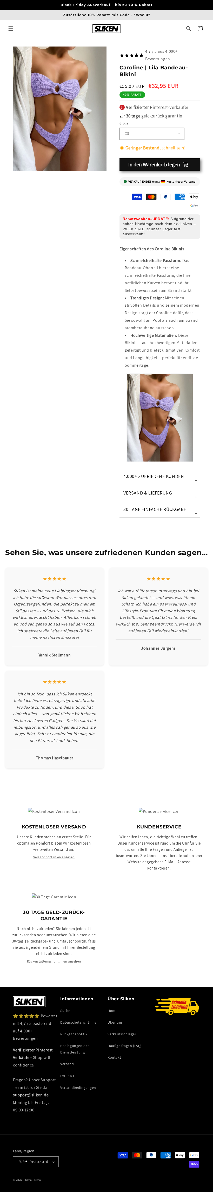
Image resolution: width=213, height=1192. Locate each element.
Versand (67, 1064)
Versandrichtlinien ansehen (54, 857)
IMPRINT (67, 1076)
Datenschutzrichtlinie (78, 1022)
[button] (11, 28)
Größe (123, 123)
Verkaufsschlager (122, 1034)
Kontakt (114, 1057)
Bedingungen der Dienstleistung (74, 1049)
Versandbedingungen (78, 1087)
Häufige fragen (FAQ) (125, 1045)
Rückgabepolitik (74, 1034)
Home (112, 1010)
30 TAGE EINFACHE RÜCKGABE (160, 511)
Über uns (115, 1022)
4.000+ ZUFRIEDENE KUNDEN (160, 478)
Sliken (28, 1180)
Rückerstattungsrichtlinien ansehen (54, 961)
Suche (65, 1010)
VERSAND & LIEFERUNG (160, 495)
